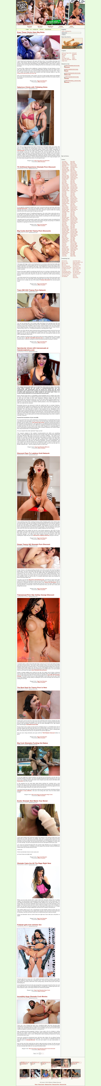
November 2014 (73, 175)
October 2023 (65, 179)
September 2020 (65, 211)
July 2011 (72, 211)
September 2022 (65, 190)
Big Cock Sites (65, 263)
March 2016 (73, 163)
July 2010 (72, 224)
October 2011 (73, 208)
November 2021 (65, 201)
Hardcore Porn (48, 1084)
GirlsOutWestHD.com (66, 272)
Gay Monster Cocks (66, 271)
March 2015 (73, 170)
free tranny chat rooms (38, 422)
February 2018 (65, 238)
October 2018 (65, 231)
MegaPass (74, 54)
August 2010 (73, 223)
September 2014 (74, 177)
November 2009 (73, 232)
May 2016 (72, 161)
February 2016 (73, 164)
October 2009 (73, 233)
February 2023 (65, 184)
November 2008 (73, 246)
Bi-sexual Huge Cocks (67, 53)
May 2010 (72, 226)
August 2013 (73, 191)
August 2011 (73, 210)
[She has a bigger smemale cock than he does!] (38, 1023)
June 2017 (64, 244)
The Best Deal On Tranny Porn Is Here (32, 687)
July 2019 (64, 222)
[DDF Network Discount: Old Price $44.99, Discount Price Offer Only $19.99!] (50, 24)
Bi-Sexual (41, 29)
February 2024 (65, 175)
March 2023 (64, 183)
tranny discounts (45, 279)
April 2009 (72, 240)
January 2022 (65, 198)
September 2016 (65, 252)
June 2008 (72, 252)
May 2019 (64, 224)
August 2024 (65, 171)
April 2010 (72, 228)
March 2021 (64, 205)
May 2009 (72, 239)
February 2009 (73, 243)
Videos (73, 58)
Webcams (47, 446)
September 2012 (74, 201)
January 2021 (65, 208)
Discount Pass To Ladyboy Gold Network (33, 453)
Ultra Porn (75, 276)
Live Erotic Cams (76, 260)
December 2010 (73, 218)
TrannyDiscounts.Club (32, 724)
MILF (73, 55)
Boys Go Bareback (66, 266)
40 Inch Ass (64, 260)
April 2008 (72, 254)
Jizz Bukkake (64, 276)
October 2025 (65, 163)
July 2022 (64, 191)
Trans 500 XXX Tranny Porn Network (31, 290)
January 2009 (73, 244)
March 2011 (73, 216)
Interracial (52, 1048)
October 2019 (65, 218)
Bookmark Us (68, 31)
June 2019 (64, 223)
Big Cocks (36, 160)
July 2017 (64, 243)
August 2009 (73, 236)
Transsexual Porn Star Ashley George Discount (35, 595)
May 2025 (64, 166)
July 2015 (72, 168)
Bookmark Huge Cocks (33, 33)
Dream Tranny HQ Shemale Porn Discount (33, 544)
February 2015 (73, 171)
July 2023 (64, 180)
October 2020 (65, 210)
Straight (27, 29)
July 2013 (72, 193)
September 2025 (65, 164)
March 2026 (64, 162)
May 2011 (72, 214)
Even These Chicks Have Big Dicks (30, 32)
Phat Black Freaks (77, 264)
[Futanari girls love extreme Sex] (36, 977)
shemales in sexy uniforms (24, 790)
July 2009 (72, 237)
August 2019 (65, 221)
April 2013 (72, 195)
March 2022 (64, 196)
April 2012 (72, 204)
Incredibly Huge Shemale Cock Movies (32, 996)
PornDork (61, 26)
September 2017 (65, 240)
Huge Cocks (50, 794)
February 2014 (73, 184)
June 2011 (72, 212)
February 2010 (73, 229)
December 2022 (65, 187)
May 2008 (72, 253)
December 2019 (65, 217)
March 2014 (73, 183)
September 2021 (65, 203)
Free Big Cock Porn (66, 268)
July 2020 (64, 212)
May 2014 (72, 181)
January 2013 (73, 197)
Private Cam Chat (77, 267)
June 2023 (64, 181)
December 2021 (65, 200)
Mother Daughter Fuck (78, 262)
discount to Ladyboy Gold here (41, 535)
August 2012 (73, 202)
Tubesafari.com (50, 26)
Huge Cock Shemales (42, 80)
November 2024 (65, 169)
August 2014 (73, 179)
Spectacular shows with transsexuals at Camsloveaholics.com (32, 349)
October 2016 (65, 251)
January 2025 (65, 168)
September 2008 (74, 249)
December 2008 (73, 245)
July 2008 (72, 251)
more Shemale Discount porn (39, 670)
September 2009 (74, 235)
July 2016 (64, 254)
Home (63, 31)
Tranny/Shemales (48, 29)
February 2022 (65, 197)
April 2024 (64, 174)
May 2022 (64, 194)
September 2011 (74, 209)
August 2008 (73, 250)
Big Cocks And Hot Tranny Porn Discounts (34, 231)
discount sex (63, 1084)
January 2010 (73, 230)
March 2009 (73, 242)
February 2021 (65, 207)
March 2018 (64, 237)
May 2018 (64, 236)
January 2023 (65, 186)
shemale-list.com (30, 1039)
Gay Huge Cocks (65, 58)
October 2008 (73, 247)
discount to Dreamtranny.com (36, 579)
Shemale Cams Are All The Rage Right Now (34, 863)
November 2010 (73, 219)
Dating (63, 56)
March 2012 (73, 205)
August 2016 (65, 253)
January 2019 (65, 228)
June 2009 (72, 238)
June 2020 (64, 214)
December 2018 (65, 229)
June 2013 (72, 194)
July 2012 (72, 203)
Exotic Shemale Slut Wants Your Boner (32, 801)
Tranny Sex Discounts (50, 582)
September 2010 (74, 222)
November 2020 (65, 209)
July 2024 (64, 173)
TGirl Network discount (48, 732)
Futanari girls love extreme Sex (29, 925)
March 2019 (64, 225)
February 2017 (65, 246)
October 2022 (65, 189)
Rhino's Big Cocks (77, 268)
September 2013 (74, 190)
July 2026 (64, 161)
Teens (73, 56)
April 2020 (64, 216)
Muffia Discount (76, 263)
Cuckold (63, 55)
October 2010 (73, 221)
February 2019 (65, 226)
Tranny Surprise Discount (76, 274)
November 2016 (65, 250)
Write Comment (41, 81)
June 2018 (64, 235)
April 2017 (64, 245)
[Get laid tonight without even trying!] (72, 48)
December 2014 (73, 174)
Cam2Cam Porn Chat (66, 267)
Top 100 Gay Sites (77, 272)
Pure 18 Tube (29, 26)
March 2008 (73, 256)
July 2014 (72, 180)
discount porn (55, 1084)
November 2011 (73, 207)
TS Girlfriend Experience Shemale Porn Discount (36, 167)
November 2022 (65, 188)
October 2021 (65, 202)
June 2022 (64, 193)
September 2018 (65, 232)
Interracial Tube (65, 275)
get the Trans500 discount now (34, 337)
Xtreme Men (75, 277)
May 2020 (64, 215)
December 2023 (65, 176)
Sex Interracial (76, 271)
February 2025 (65, 167)
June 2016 (64, 256)
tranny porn (20, 781)
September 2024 (65, 170)
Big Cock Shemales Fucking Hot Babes (32, 743)
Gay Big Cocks (35, 29)
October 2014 (73, 176)
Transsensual (20, 150)
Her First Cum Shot (66, 273)
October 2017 (65, 239)
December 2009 (73, 231)
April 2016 (72, 162)
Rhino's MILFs (76, 270)
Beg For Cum (65, 262)
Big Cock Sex (40, 26)
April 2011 (72, 215)
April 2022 (64, 195)
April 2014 (72, 182)
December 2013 (73, 187)
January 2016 (73, 166)
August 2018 (65, 233)
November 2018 (65, 230)
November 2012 (73, 198)
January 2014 (73, 186)
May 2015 (72, 169)
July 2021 (64, 204)
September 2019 (65, 219)
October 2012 (73, 200)
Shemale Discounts (22, 208)
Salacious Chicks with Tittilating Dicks (32, 87)
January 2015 (73, 173)
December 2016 (65, 249)
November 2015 (73, 167)
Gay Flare (64, 270)
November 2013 (73, 188)
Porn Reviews (76, 266)
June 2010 (72, 225)
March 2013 (73, 196)
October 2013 (73, 189)
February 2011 (73, 217)
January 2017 (65, 247)
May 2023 (64, 182)
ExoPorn (71, 26)
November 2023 (65, 177)
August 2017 (65, 242)
